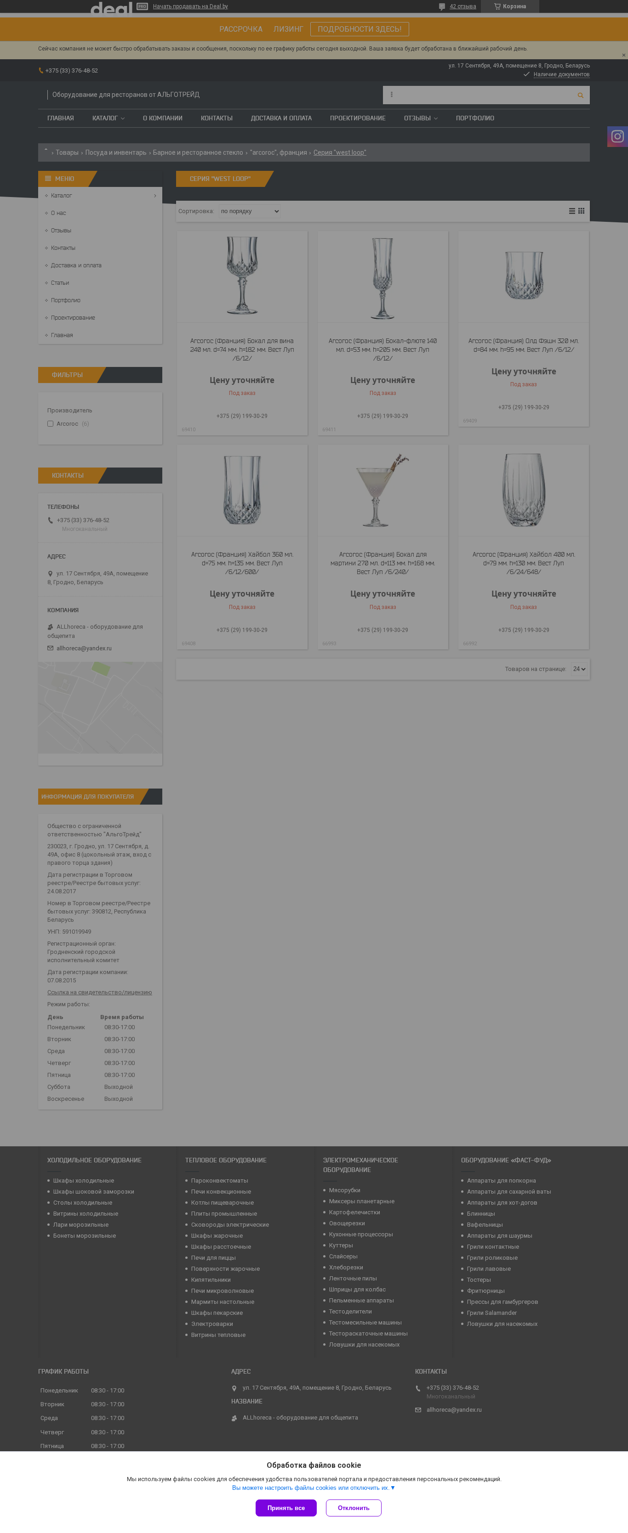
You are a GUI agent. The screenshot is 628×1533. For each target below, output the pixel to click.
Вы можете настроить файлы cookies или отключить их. (311, 1487)
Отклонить (354, 1508)
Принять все (286, 1508)
